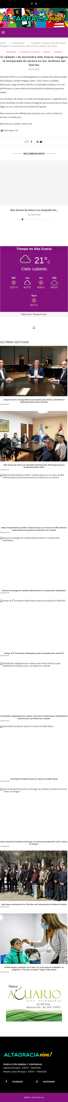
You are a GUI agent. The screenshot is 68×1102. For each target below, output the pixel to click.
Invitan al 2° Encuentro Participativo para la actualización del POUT (34, 653)
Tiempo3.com (40, 314)
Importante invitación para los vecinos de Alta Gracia (34, 779)
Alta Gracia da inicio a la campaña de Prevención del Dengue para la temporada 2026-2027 (34, 466)
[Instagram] (36, 3)
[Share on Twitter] (34, 141)
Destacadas (18, 43)
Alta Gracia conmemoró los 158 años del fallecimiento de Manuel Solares (34, 904)
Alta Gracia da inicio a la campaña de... (34, 210)
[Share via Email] (41, 141)
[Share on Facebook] (31, 141)
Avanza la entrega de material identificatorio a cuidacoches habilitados (34, 590)
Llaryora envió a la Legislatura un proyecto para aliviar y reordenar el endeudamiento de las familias (34, 401)
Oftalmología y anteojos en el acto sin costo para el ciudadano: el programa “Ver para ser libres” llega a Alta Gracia (34, 968)
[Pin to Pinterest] (37, 141)
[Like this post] (28, 141)
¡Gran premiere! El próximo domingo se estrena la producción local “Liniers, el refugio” (34, 842)
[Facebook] (31, 3)
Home (3, 43)
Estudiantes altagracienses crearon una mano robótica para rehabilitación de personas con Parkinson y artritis (34, 717)
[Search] (64, 32)
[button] (3, 190)
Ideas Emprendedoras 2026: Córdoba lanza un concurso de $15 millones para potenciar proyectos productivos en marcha (34, 528)
